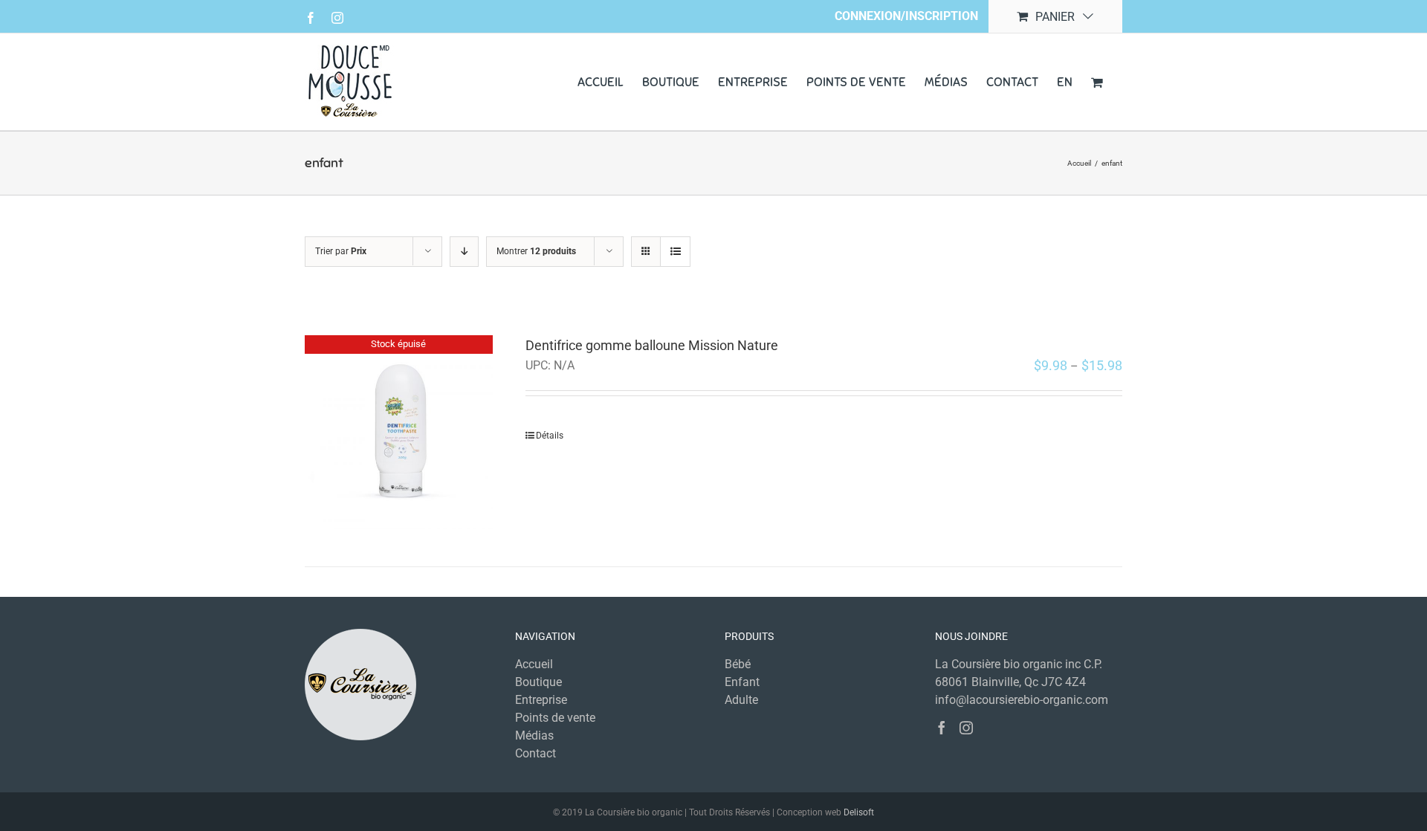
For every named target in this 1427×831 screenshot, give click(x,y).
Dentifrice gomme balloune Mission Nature (651, 345)
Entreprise (541, 700)
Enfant (742, 682)
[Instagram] (966, 727)
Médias (534, 735)
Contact (535, 753)
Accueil (534, 664)
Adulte (741, 700)
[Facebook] (941, 727)
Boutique (538, 682)
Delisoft (859, 812)
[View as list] (675, 251)
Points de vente (555, 718)
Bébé (738, 664)
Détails (549, 435)
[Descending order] (464, 251)
